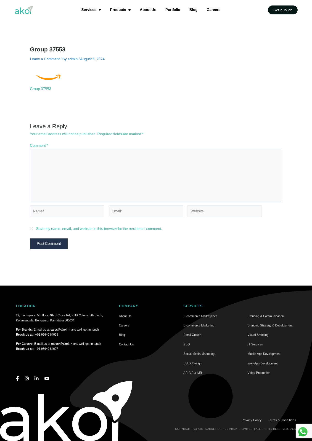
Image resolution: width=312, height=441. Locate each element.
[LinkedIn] (36, 379)
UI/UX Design (192, 363)
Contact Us (126, 344)
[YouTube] (47, 379)
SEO (186, 344)
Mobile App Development (264, 353)
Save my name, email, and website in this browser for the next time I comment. (99, 229)
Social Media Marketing (198, 353)
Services (88, 10)
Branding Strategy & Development (270, 325)
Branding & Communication (266, 316)
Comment (39, 145)
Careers (213, 10)
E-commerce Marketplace (200, 316)
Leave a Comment (45, 59)
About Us (148, 10)
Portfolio (172, 10)
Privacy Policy (252, 420)
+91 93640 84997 (46, 348)
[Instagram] (27, 379)
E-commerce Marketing (198, 325)
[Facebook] (17, 379)
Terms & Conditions (282, 420)
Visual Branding (258, 335)
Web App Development (263, 363)
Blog (193, 10)
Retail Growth (192, 335)
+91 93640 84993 (46, 334)
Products (118, 10)
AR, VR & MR (192, 372)
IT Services (255, 344)
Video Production (259, 372)
